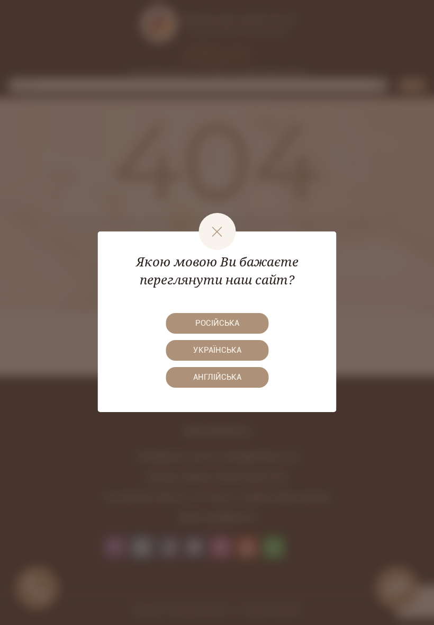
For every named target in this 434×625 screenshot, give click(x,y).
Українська (217, 350)
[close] (217, 231)
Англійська (217, 377)
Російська (217, 323)
